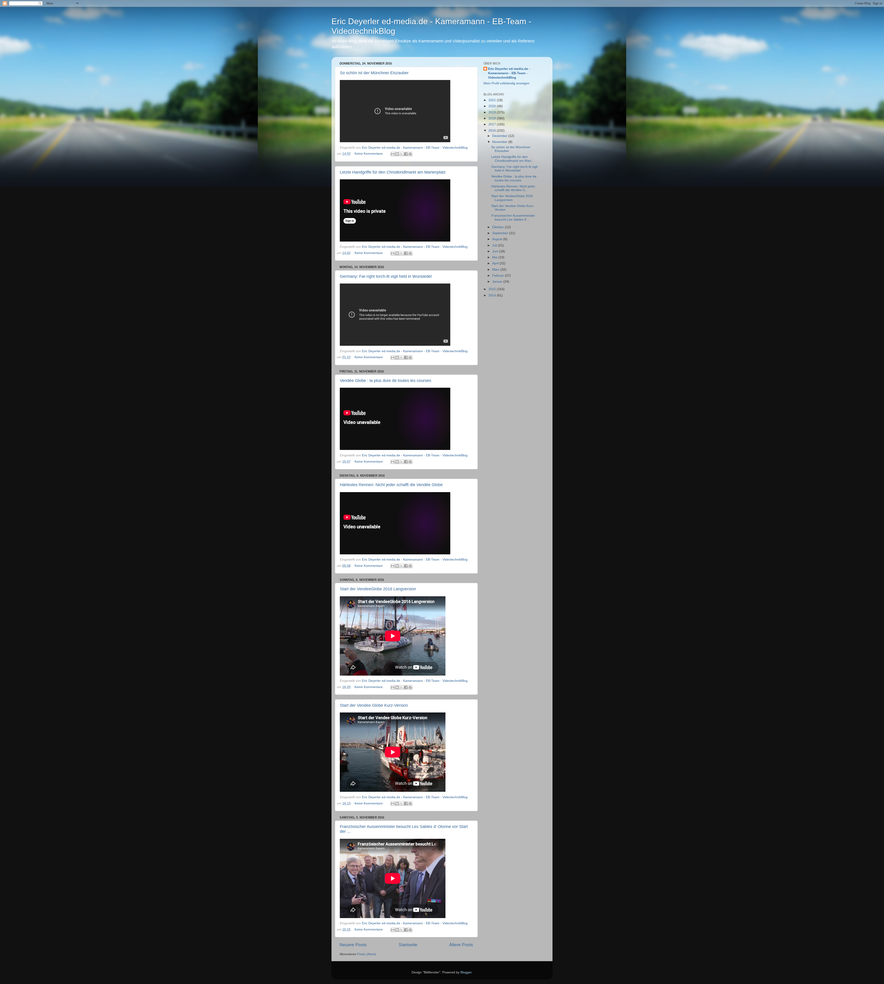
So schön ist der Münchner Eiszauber (374, 73)
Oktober (498, 227)
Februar (498, 275)
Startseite (408, 944)
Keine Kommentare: (369, 153)
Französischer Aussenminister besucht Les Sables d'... (513, 217)
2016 (493, 130)
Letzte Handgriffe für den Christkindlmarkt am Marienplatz (393, 172)
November (500, 142)
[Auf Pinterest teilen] (410, 154)
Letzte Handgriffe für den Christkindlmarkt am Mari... (512, 158)
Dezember (500, 136)
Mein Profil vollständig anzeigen (506, 83)
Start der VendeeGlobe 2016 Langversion (378, 589)
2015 (493, 289)
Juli (495, 245)
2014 (493, 295)
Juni (495, 251)
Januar (497, 281)
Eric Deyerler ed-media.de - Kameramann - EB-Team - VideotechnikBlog (509, 73)
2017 (493, 124)
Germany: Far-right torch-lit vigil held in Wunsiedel (386, 276)
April (496, 263)
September (500, 233)
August (497, 239)
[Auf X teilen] (401, 154)
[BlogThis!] (397, 154)
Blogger (465, 972)
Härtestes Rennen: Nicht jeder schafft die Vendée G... (513, 188)
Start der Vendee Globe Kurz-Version (374, 705)
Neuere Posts (353, 944)
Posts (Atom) (366, 954)
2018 (493, 118)
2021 (493, 100)
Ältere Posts (461, 944)
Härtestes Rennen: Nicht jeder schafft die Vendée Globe (391, 484)
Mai (495, 257)
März (496, 269)
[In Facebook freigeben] (406, 154)
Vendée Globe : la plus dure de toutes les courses (385, 380)
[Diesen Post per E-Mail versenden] (392, 154)
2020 (493, 106)
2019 (493, 112)
